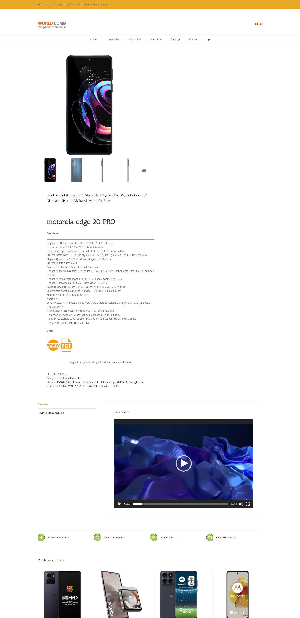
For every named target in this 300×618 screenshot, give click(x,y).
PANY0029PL (64, 382)
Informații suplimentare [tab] (51, 412)
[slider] (180, 504)
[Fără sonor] (241, 504)
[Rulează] (120, 504)
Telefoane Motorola (69, 378)
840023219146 (67, 386)
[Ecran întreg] (248, 504)
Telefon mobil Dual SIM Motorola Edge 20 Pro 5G (100, 382)
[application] (183, 463)
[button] (184, 463)
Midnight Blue (136, 382)
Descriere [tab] (43, 404)
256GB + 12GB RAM (88, 386)
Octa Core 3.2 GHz (110, 386)
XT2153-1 (52, 386)
